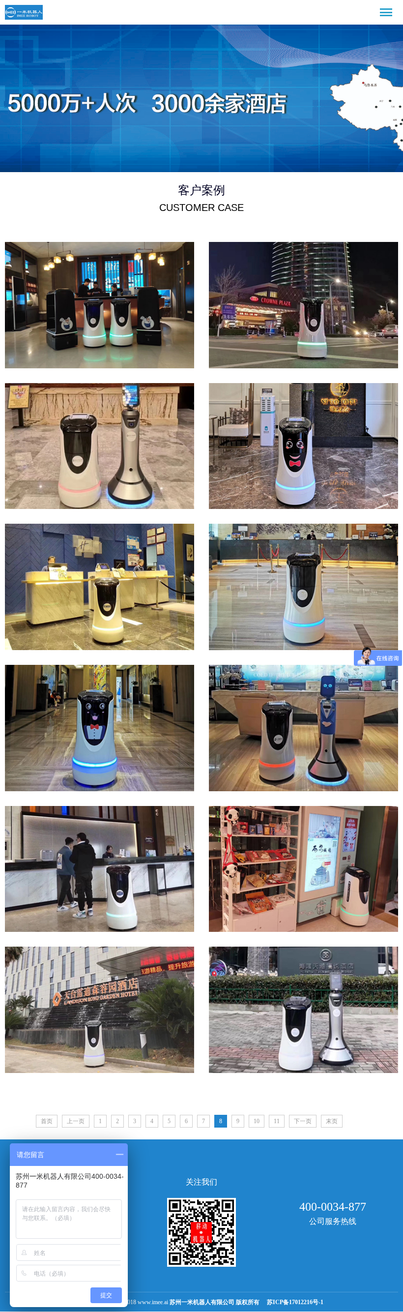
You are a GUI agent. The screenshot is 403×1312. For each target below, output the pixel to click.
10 (256, 1121)
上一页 (76, 1121)
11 (277, 1121)
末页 (332, 1121)
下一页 (303, 1121)
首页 (47, 1121)
